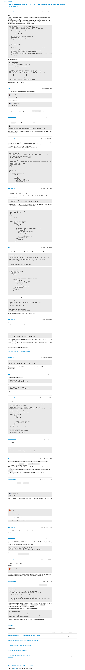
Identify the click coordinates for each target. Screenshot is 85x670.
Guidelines (19, 665)
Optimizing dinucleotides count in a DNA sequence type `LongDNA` (23, 640)
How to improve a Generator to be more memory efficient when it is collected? (37, 4)
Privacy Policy (33, 665)
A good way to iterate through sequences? (17, 650)
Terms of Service (26, 665)
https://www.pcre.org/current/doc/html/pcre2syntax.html (19, 351)
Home (9, 665)
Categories (14, 665)
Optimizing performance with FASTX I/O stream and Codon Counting (24, 635)
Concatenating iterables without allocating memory (19, 655)
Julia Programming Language (6, 1)
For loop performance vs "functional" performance (19, 645)
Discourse (15, 668)
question (22, 636)
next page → (10, 625)
